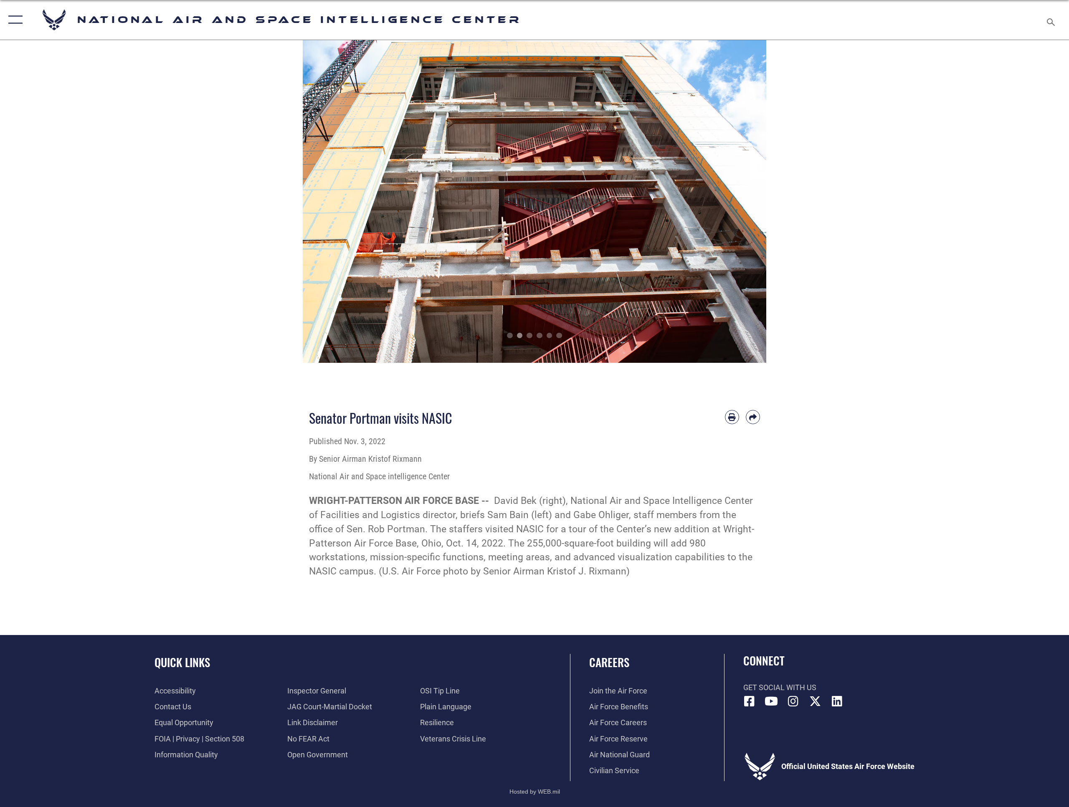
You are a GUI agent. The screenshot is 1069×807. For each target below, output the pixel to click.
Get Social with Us (779, 687)
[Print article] (732, 417)
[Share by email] (753, 417)
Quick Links (182, 662)
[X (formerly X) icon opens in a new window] (815, 701)
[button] (13, 20)
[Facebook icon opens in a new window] (749, 701)
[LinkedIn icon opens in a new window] (837, 701)
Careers (609, 662)
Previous (326, 201)
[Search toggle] (1051, 20)
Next (743, 201)
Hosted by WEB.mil (534, 791)
